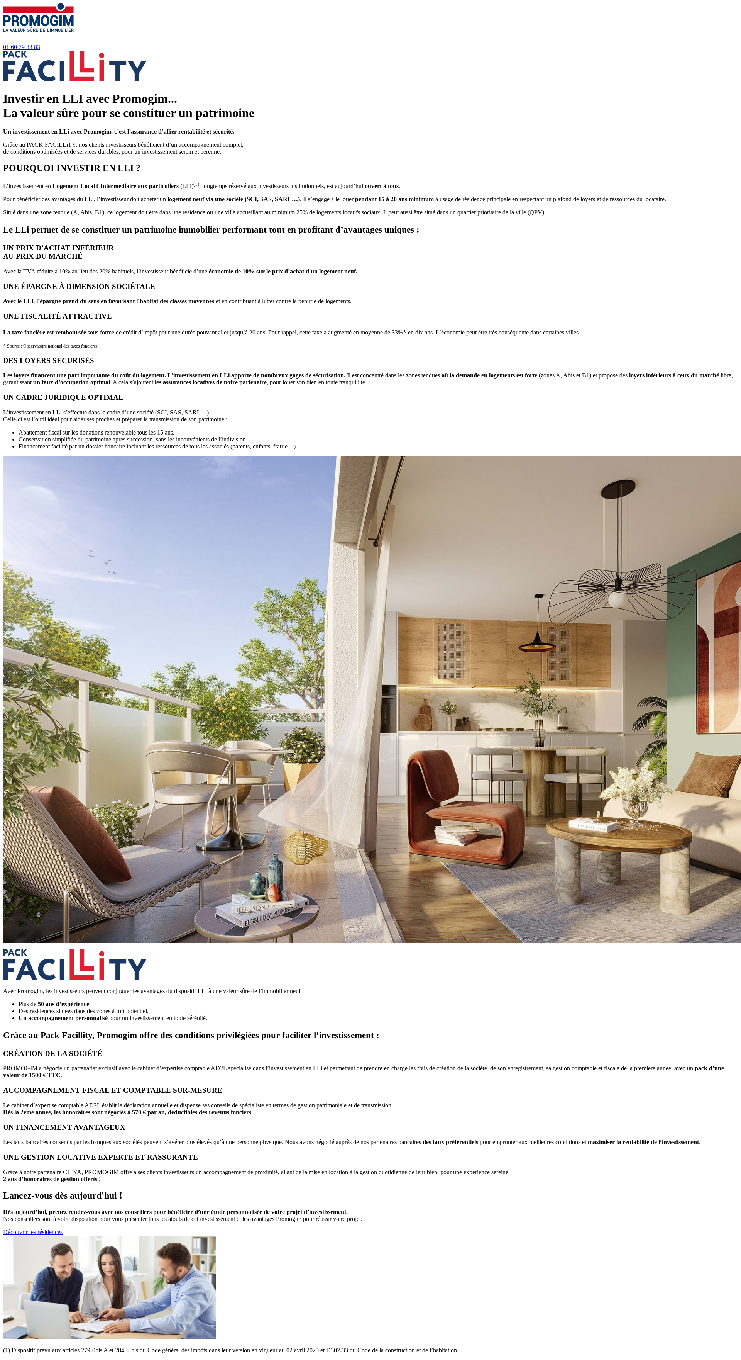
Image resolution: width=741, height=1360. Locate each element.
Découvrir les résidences (33, 1232)
